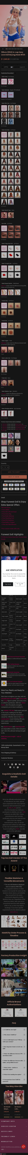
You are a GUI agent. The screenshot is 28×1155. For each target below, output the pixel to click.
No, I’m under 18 (20, 584)
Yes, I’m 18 (8, 584)
